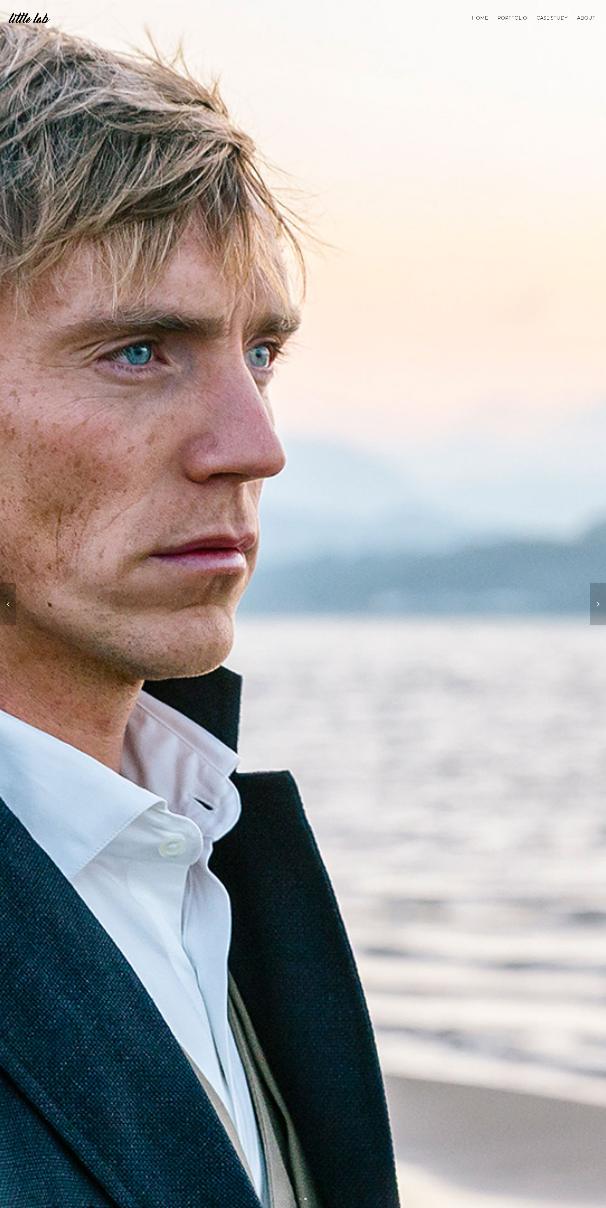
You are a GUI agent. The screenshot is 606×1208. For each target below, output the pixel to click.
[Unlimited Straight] (8, 604)
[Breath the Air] (598, 604)
